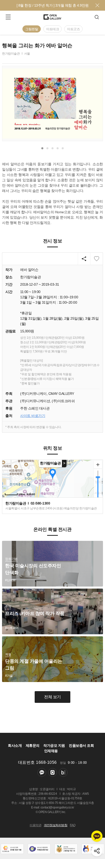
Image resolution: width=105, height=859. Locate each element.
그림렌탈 (31, 29)
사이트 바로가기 (32, 416)
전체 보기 (52, 697)
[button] (42, 148)
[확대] (98, 465)
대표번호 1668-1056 (37, 762)
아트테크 (52, 29)
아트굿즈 (73, 29)
